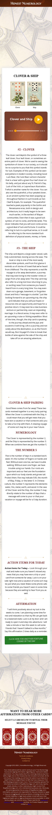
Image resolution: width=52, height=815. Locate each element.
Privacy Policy (26, 758)
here (29, 804)
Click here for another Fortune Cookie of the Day (26, 640)
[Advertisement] (26, 40)
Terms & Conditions (26, 756)
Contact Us (26, 761)
